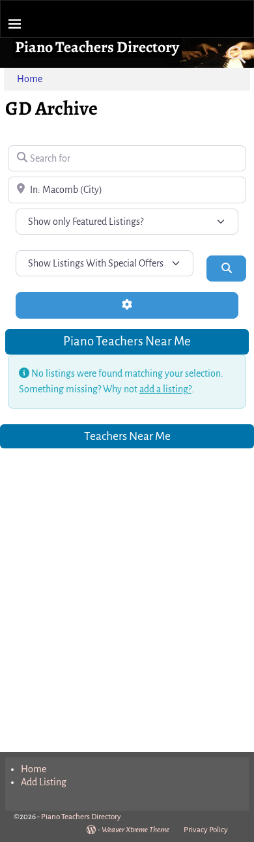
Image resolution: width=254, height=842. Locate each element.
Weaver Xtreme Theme (135, 830)
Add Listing (43, 782)
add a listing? (165, 389)
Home (29, 79)
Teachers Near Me (127, 436)
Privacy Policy (206, 830)
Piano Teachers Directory (97, 46)
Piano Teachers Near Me (127, 341)
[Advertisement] (127, 592)
